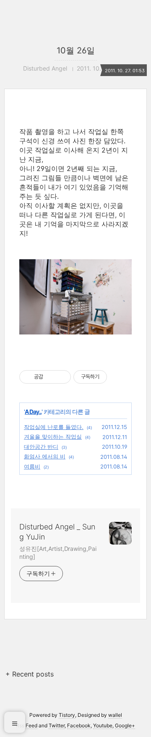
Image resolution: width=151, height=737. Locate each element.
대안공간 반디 (41, 446)
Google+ (125, 725)
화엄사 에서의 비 (44, 456)
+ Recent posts (29, 674)
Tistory (67, 715)
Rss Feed (26, 725)
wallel (115, 715)
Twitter (57, 725)
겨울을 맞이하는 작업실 (53, 436)
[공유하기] (51, 377)
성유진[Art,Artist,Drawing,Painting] (57, 552)
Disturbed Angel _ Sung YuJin (57, 531)
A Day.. (33, 411)
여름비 (32, 466)
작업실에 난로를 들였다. (53, 427)
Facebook (79, 725)
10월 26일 (76, 50)
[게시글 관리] (61, 377)
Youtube (102, 725)
